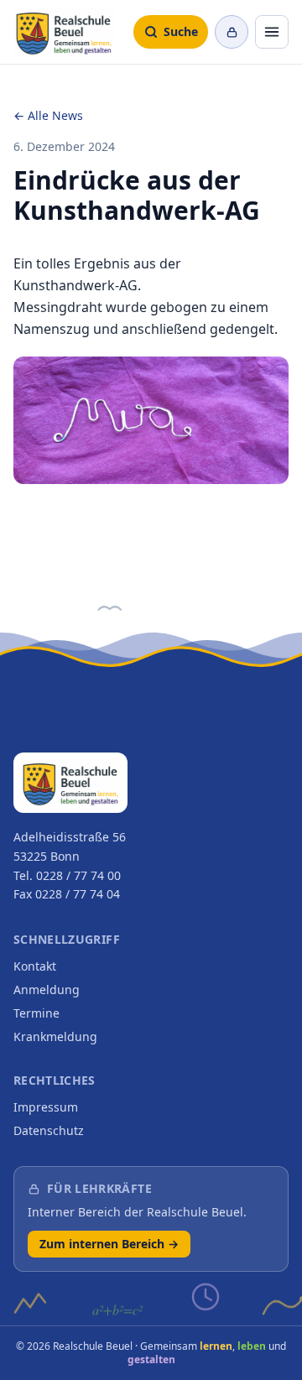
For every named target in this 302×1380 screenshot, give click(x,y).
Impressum (45, 1107)
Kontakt (34, 966)
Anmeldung (46, 989)
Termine (36, 1013)
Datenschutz (48, 1130)
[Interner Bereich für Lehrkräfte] (231, 32)
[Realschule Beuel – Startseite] (63, 31)
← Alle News (48, 115)
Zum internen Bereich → (109, 1244)
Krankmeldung (55, 1036)
